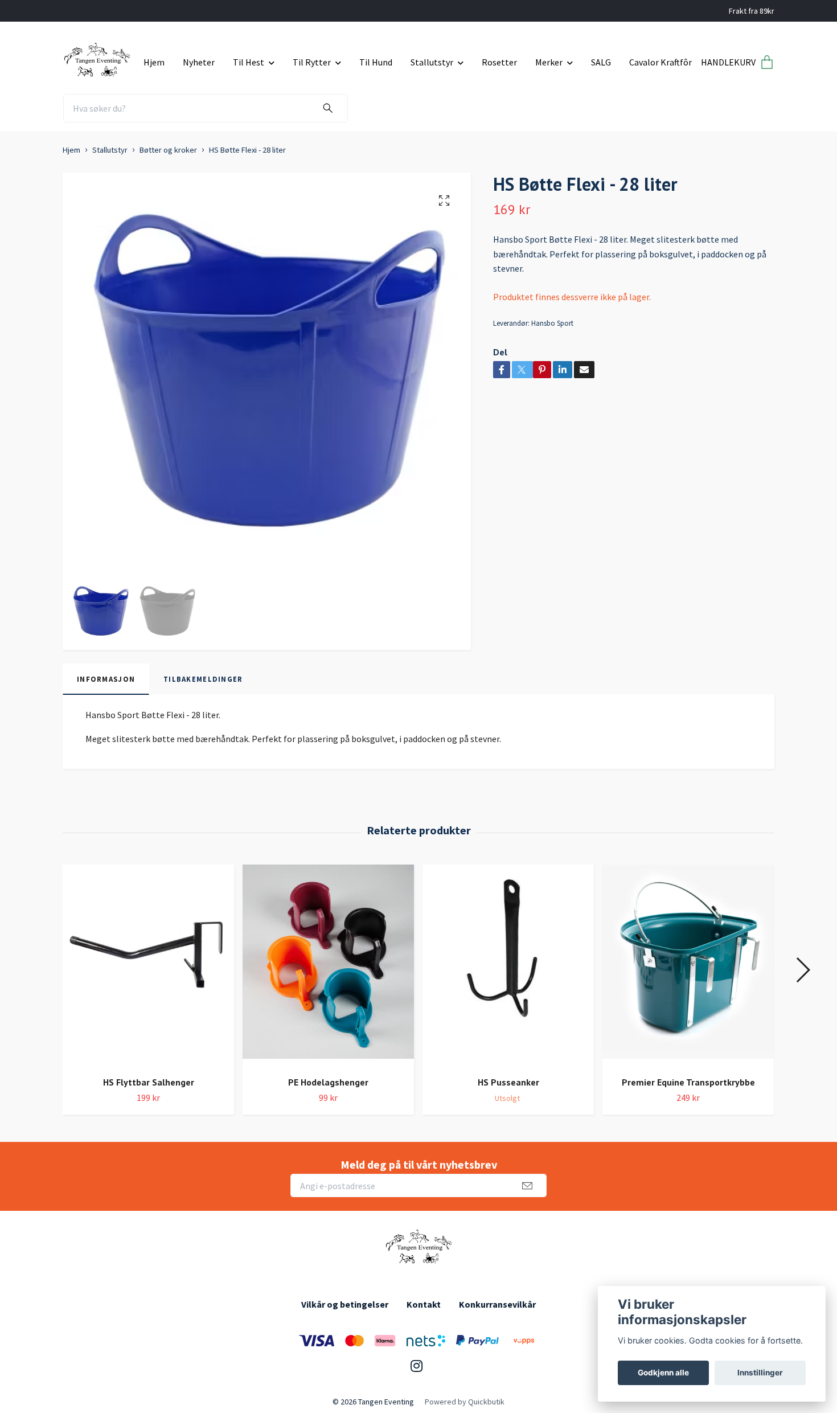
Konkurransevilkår (497, 1304)
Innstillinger (760, 1372)
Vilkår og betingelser (344, 1304)
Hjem (154, 62)
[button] (802, 969)
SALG (601, 62)
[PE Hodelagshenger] (328, 966)
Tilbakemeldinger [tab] (203, 678)
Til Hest (248, 62)
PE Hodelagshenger (328, 1082)
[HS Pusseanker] (508, 966)
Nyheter (199, 62)
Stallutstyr (432, 62)
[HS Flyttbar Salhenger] (148, 966)
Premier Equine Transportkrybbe (688, 1082)
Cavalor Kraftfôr (660, 62)
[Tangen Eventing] (98, 58)
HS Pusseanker (508, 1082)
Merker (549, 62)
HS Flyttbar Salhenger (148, 1082)
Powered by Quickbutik (464, 1401)
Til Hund (375, 62)
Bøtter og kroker (168, 150)
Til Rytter (312, 62)
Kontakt (424, 1304)
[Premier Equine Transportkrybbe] (688, 966)
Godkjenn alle (663, 1372)
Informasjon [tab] (106, 678)
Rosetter (499, 62)
